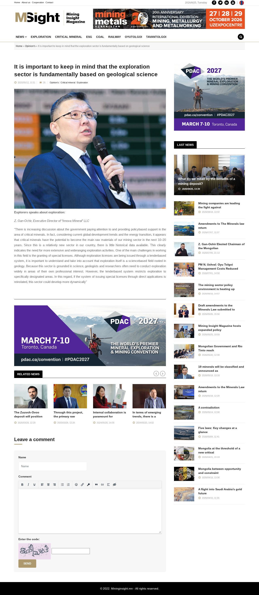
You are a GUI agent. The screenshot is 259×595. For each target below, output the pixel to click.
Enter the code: (29, 539)
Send (27, 563)
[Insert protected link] (88, 485)
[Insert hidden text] (114, 485)
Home (17, 2)
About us (26, 2)
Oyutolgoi (133, 36)
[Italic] (28, 485)
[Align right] (54, 485)
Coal (100, 36)
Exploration (41, 36)
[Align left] (42, 485)
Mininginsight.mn (122, 588)
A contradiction (209, 407)
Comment (25, 476)
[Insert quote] (96, 485)
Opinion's (30, 46)
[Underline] (34, 485)
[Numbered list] (68, 485)
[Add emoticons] (76, 485)
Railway (114, 36)
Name (22, 457)
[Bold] (22, 485)
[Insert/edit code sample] (102, 485)
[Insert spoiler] (108, 485)
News (20, 36)
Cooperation (38, 2)
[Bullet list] (62, 485)
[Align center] (48, 485)
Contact (49, 2)
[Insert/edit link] (82, 485)
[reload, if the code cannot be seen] (34, 551)
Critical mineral (68, 36)
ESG (89, 36)
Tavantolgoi (156, 36)
